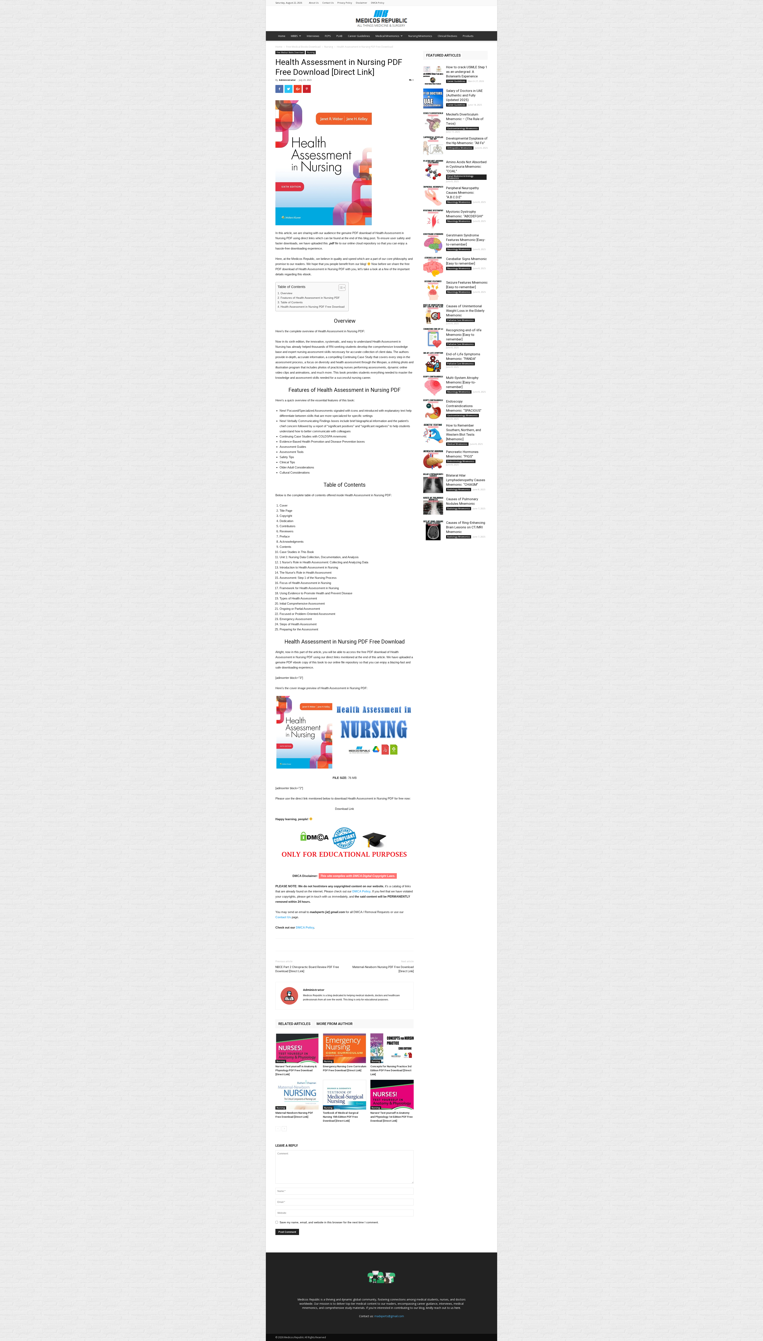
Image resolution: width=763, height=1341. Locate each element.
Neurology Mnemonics (458, 202)
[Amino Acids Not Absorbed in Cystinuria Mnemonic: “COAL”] (433, 170)
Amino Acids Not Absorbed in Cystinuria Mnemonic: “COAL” (466, 166)
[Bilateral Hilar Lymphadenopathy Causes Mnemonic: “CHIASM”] (433, 483)
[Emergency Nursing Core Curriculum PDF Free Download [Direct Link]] (344, 1048)
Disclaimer (361, 2)
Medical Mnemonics (387, 36)
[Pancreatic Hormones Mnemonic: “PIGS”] (433, 459)
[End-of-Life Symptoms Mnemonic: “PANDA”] (433, 362)
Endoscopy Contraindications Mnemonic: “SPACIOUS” (463, 405)
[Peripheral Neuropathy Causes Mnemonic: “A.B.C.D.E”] (433, 196)
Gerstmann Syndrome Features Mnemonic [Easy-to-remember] (465, 239)
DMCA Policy (377, 2)
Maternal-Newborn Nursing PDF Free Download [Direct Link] (383, 969)
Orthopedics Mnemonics (459, 147)
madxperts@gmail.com (389, 1316)
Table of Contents (292, 302)
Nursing (328, 46)
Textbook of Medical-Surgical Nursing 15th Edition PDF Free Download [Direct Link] (340, 1116)
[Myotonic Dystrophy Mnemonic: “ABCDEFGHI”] (433, 219)
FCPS (328, 36)
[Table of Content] (342, 287)
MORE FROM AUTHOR (334, 1024)
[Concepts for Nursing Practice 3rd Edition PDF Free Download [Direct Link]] (392, 1048)
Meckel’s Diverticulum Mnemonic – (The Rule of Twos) (465, 118)
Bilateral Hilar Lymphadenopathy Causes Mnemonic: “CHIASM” (465, 479)
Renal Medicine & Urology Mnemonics (460, 177)
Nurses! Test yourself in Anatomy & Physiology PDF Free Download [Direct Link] (296, 1070)
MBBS (294, 36)
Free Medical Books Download (303, 46)
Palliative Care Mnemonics (460, 320)
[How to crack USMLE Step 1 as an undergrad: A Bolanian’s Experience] (433, 75)
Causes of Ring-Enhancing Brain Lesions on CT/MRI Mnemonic (465, 527)
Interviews (313, 36)
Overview (286, 293)
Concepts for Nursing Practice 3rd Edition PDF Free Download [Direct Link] (391, 1070)
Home (281, 36)
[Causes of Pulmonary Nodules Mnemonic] (433, 507)
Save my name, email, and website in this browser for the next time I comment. (329, 1222)
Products (468, 36)
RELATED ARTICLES (294, 1024)
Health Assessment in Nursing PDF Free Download (313, 306)
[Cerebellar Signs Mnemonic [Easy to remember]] (433, 266)
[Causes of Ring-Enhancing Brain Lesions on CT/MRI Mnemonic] (433, 530)
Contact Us (328, 2)
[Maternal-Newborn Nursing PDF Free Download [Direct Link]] (297, 1095)
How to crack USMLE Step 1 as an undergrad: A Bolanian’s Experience (466, 71)
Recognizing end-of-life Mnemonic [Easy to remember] (463, 334)
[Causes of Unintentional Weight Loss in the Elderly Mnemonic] (433, 314)
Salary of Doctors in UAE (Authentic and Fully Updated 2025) (464, 95)
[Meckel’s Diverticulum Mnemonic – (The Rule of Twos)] (433, 122)
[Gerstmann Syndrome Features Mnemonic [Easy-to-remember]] (433, 243)
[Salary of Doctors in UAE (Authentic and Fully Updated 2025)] (433, 98)
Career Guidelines (359, 36)
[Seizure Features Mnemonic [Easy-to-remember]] (433, 290)
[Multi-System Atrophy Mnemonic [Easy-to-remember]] (433, 385)
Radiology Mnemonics (458, 489)
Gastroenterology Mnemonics (462, 128)
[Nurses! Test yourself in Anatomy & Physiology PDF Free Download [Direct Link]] (297, 1048)
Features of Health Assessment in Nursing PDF (310, 297)
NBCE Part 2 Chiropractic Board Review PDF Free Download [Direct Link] (307, 969)
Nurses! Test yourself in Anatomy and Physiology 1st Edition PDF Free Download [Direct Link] (391, 1116)
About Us (314, 2)
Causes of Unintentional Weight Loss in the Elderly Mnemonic (465, 310)
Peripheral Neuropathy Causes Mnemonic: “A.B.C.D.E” (462, 192)
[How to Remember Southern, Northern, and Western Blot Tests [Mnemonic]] (433, 433)
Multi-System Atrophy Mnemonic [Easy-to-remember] (462, 382)
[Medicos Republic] (381, 18)
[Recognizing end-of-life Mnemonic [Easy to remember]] (433, 338)
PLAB (339, 36)
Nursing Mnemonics (420, 36)
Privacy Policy (344, 2)
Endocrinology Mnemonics (460, 461)
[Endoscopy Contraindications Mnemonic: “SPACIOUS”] (433, 409)
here (457, 1308)
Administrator (287, 79)
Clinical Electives (447, 36)
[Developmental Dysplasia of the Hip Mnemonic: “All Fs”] (433, 146)
